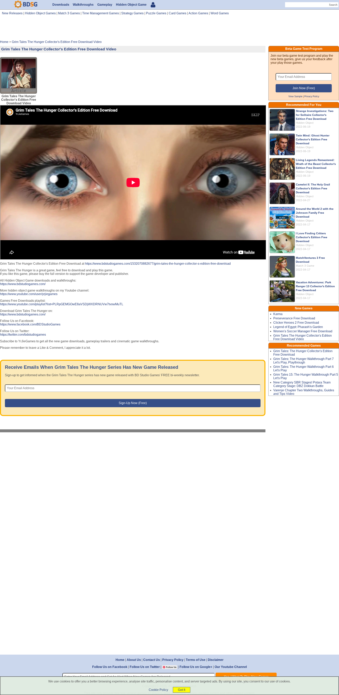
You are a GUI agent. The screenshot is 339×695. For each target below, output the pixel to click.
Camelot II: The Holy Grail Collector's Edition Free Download (313, 188)
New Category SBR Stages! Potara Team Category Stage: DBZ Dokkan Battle (302, 384)
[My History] (153, 5)
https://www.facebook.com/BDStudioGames (30, 324)
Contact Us (151, 659)
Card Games (177, 13)
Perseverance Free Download (294, 318)
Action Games (198, 13)
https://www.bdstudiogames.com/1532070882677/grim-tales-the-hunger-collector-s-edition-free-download (158, 263)
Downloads (60, 4)
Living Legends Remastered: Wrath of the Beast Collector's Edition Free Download (316, 163)
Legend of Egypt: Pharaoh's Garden (298, 327)
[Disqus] (132, 488)
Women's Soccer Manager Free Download (302, 331)
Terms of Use (195, 659)
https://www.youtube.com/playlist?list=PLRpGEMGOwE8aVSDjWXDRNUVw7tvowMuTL (61, 304)
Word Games (220, 13)
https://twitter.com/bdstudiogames (23, 334)
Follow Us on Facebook (109, 667)
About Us (134, 659)
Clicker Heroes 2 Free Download (296, 322)
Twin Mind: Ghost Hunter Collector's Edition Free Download (312, 139)
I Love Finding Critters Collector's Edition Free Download (311, 237)
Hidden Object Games (40, 13)
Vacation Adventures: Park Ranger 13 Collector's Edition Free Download (315, 286)
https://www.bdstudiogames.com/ (23, 284)
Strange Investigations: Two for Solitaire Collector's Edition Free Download (315, 114)
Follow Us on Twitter (145, 667)
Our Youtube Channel (231, 667)
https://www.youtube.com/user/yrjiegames (28, 294)
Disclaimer (215, 659)
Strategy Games (132, 13)
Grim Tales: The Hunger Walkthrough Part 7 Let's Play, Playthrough (303, 360)
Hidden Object (304, 122)
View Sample (295, 96)
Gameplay (104, 4)
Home (120, 659)
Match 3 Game (305, 265)
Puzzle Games (156, 13)
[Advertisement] (169, 29)
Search (333, 4)
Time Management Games (100, 13)
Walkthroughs (83, 4)
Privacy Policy (311, 96)
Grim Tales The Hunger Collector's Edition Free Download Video (302, 337)
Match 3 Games (69, 13)
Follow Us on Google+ (196, 667)
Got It (181, 689)
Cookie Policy (158, 689)
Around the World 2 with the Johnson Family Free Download (315, 212)
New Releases (12, 13)
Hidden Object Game (131, 4)
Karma (277, 314)
